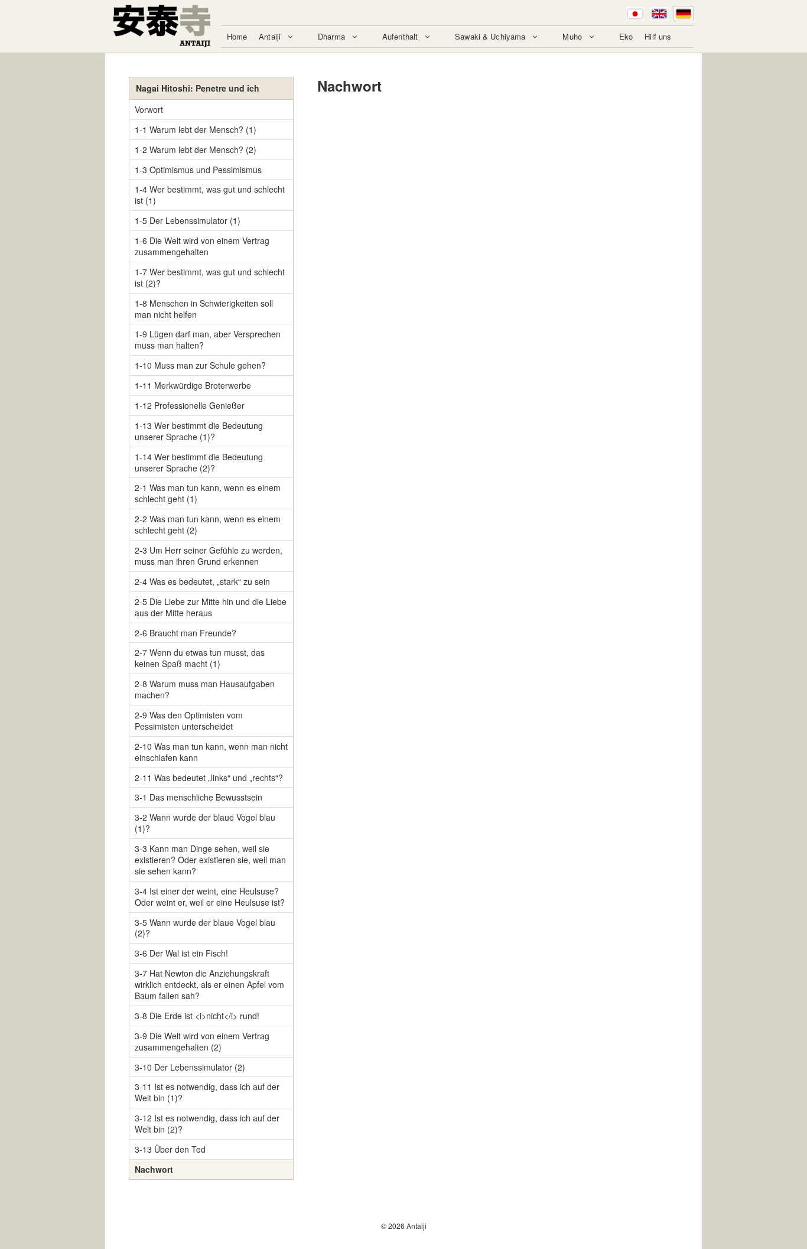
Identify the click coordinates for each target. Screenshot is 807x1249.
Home (237, 36)
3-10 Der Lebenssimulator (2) (190, 1067)
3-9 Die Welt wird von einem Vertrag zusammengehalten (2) (202, 1041)
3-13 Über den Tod (170, 1149)
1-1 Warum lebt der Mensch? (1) (195, 129)
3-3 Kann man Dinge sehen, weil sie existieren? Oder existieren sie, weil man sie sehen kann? (210, 860)
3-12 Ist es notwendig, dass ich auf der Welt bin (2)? (207, 1123)
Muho (572, 36)
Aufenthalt (400, 36)
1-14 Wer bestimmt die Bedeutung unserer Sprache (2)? (199, 462)
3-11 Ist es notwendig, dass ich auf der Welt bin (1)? (207, 1092)
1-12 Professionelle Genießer (190, 405)
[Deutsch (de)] (683, 13)
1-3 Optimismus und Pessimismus (198, 169)
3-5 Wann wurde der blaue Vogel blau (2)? (205, 927)
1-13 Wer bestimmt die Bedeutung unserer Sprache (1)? (199, 431)
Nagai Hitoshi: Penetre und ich (197, 88)
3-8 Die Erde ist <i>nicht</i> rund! (197, 1016)
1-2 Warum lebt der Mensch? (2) (195, 149)
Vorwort (149, 109)
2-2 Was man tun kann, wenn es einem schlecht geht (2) (208, 524)
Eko (626, 36)
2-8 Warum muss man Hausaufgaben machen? (205, 689)
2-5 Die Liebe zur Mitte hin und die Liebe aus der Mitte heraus (211, 607)
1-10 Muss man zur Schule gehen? (200, 365)
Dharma (331, 36)
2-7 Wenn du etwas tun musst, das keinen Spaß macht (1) (200, 657)
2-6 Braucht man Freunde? (185, 633)
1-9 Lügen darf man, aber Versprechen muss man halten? (208, 339)
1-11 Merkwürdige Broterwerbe (193, 385)
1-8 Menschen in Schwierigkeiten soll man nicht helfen (204, 308)
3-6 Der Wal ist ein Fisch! (181, 953)
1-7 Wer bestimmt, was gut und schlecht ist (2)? (210, 277)
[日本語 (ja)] (635, 13)
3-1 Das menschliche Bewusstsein (198, 797)
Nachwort (154, 1169)
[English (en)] (659, 13)
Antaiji (270, 36)
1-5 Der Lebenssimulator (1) (187, 220)
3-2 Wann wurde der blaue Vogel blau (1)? (205, 822)
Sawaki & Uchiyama (490, 36)
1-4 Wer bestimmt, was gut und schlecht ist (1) (210, 194)
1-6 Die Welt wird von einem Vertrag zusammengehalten (202, 246)
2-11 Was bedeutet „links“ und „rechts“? (209, 777)
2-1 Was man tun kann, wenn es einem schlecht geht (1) (208, 493)
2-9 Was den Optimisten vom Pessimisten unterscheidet (189, 720)
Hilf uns (658, 36)
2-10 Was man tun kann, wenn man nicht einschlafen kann (211, 751)
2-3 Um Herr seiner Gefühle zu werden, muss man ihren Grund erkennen (208, 555)
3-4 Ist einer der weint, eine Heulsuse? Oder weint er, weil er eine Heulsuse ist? (210, 896)
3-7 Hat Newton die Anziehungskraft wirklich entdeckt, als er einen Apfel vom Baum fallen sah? (209, 984)
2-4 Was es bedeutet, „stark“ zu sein (202, 581)
